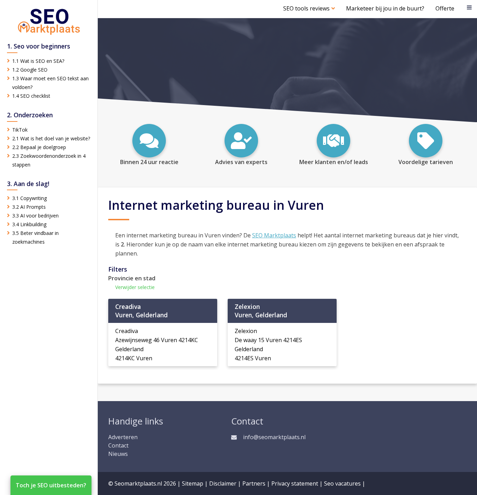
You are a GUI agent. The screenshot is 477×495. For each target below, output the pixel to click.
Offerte (444, 8)
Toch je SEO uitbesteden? (51, 485)
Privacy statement (294, 483)
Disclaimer (222, 483)
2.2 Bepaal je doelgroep (39, 147)
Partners (253, 483)
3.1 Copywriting (29, 198)
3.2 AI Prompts (29, 207)
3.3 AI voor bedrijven (35, 215)
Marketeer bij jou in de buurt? (385, 8)
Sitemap (192, 483)
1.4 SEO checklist (31, 96)
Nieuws (118, 454)
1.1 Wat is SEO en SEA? (38, 61)
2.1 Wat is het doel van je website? (51, 138)
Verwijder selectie (135, 287)
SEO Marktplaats (274, 235)
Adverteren (123, 437)
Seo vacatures (342, 483)
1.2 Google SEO (29, 69)
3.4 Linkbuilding (29, 224)
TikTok (20, 129)
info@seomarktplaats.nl (274, 437)
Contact (118, 445)
